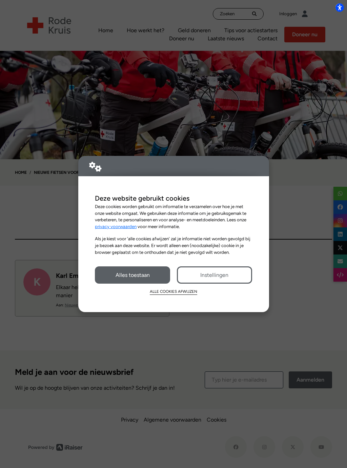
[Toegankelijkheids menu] (339, 7)
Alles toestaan (133, 275)
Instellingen (214, 275)
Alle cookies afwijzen (173, 291)
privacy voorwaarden (116, 226)
